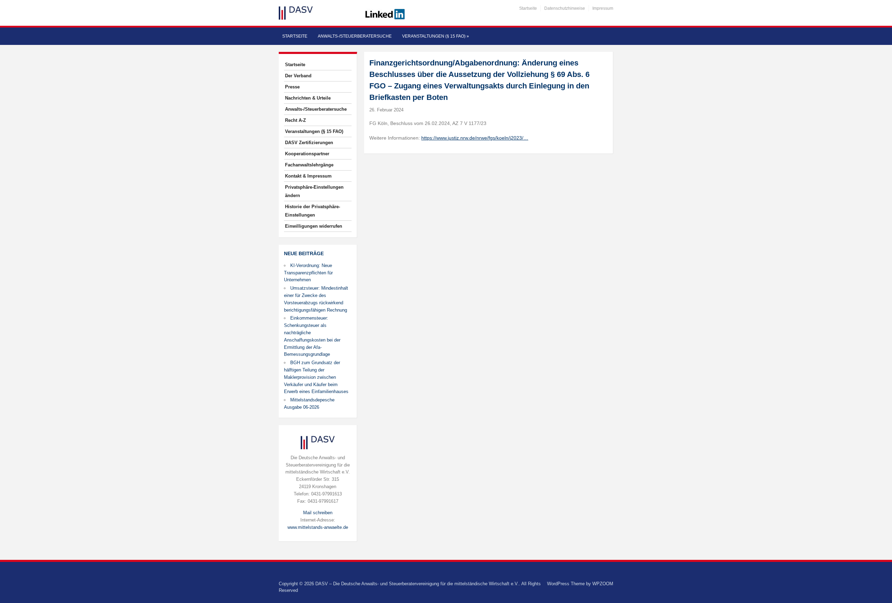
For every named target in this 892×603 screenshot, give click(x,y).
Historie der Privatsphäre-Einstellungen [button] (312, 211)
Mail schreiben (317, 512)
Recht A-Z (295, 120)
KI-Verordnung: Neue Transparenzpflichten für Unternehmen (308, 273)
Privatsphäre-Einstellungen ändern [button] (314, 191)
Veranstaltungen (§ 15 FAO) (435, 36)
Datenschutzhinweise (564, 8)
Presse (292, 86)
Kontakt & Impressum (308, 176)
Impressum (602, 8)
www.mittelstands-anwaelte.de (317, 527)
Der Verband (298, 75)
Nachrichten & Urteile (308, 98)
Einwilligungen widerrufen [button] (313, 226)
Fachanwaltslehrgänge (309, 164)
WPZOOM (602, 583)
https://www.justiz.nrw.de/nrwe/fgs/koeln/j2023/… (474, 138)
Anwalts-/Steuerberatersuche (355, 36)
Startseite (528, 8)
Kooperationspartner (307, 153)
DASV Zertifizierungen (309, 142)
